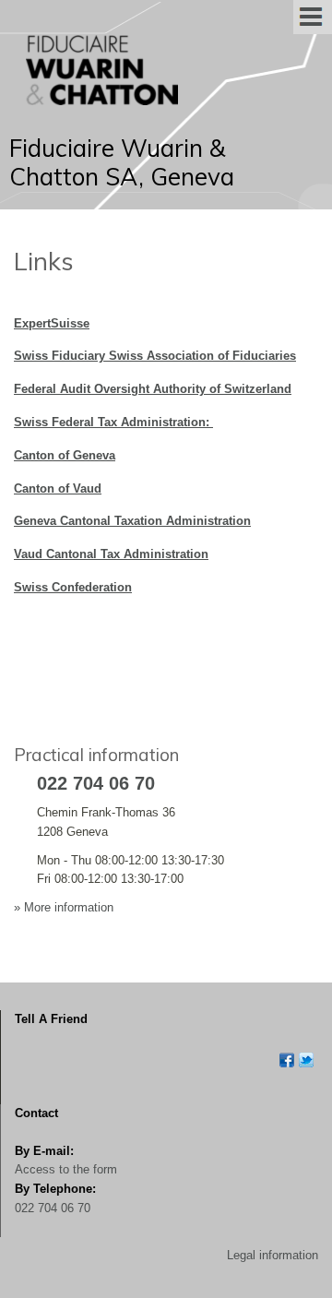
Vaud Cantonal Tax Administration (111, 554)
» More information (63, 907)
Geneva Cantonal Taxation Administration (132, 521)
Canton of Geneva (64, 455)
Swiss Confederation (73, 587)
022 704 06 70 (52, 1208)
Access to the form (66, 1169)
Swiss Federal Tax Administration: (113, 422)
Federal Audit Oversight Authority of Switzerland (152, 389)
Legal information (272, 1255)
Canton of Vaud (57, 488)
